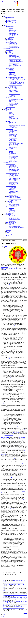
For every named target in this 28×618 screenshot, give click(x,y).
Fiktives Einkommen (14, 63)
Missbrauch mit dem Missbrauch (16, 82)
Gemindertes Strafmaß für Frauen (16, 92)
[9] (22, 463)
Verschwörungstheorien (14, 219)
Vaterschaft (11, 74)
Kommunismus (12, 122)
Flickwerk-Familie (13, 44)
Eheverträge (12, 184)
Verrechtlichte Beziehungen (12, 173)
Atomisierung (9, 201)
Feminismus (12, 123)
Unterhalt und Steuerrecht (15, 59)
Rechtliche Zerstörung (11, 186)
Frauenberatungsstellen (14, 132)
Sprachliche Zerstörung (11, 206)
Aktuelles (8, 230)
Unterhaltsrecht (9, 53)
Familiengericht (12, 195)
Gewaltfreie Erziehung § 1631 (16, 78)
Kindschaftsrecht (10, 98)
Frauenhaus (11, 131)
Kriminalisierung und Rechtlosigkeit (14, 77)
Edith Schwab (4, 246)
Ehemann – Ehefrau (13, 175)
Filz (10, 120)
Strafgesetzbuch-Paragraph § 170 (16, 83)
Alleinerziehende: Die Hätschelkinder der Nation (16, 595)
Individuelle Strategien (14, 224)
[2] (9, 284)
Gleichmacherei (9, 213)
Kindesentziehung (13, 90)
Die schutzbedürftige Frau (15, 57)
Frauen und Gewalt (13, 91)
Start (4, 16)
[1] (5, 269)
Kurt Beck (3, 268)
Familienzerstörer (7, 109)
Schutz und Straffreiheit (11, 87)
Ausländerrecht (9, 105)
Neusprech (11, 208)
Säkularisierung (9, 38)
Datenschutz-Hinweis (11, 22)
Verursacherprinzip (13, 191)
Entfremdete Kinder (13, 170)
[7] (24, 450)
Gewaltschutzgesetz (13, 81)
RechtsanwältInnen (13, 136)
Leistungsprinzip (13, 193)
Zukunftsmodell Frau (14, 218)
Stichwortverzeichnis (11, 19)
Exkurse (8, 231)
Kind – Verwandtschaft (14, 178)
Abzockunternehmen (14, 56)
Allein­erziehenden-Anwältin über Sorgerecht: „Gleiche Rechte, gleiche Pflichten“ (14, 583)
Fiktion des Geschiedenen (15, 65)
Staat (7, 110)
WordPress (5, 614)
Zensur (10, 209)
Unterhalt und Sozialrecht (15, 60)
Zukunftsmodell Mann (14, 217)
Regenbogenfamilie (13, 46)
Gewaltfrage (12, 188)
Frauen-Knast (12, 96)
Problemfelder (6, 162)
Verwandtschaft (12, 30)
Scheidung (8, 51)
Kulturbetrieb (12, 155)
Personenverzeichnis (11, 20)
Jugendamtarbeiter (13, 138)
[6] (17, 426)
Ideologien (8, 121)
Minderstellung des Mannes (15, 85)
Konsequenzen (9, 108)
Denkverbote (12, 210)
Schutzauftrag (9, 50)
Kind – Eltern (12, 177)
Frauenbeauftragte (13, 134)
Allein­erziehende (4, 267)
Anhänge (5, 228)
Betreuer (11, 148)
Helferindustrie (9, 129)
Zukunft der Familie (10, 215)
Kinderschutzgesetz (13, 104)
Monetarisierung (13, 200)
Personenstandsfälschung (15, 88)
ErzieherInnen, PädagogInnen (16, 143)
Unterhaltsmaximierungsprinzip (16, 61)
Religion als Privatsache (14, 205)
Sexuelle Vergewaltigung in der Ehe (17, 79)
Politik (10, 112)
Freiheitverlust (12, 187)
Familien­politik (21, 437)
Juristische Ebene (13, 166)
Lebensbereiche (9, 39)
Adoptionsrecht (12, 101)
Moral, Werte (12, 160)
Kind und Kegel (13, 31)
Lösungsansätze (7, 214)
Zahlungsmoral (12, 55)
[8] (14, 458)
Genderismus (12, 126)
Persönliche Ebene (13, 165)
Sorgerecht (8, 52)
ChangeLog (9, 234)
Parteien (11, 113)
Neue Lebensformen (11, 42)
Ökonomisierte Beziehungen (12, 196)
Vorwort (8, 24)
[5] (4, 403)
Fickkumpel (12, 212)
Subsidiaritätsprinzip (13, 189)
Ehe (10, 29)
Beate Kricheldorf (5, 437)
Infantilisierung (12, 157)
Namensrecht (12, 221)
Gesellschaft (9, 149)
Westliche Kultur (13, 161)
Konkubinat (12, 35)
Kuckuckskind (12, 33)
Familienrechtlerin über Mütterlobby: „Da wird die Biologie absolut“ (13, 607)
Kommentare (12, 66)
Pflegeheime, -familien (14, 145)
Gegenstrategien (10, 223)
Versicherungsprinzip (14, 192)
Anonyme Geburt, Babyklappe (16, 75)
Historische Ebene (13, 171)
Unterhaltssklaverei (13, 182)
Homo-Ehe (11, 37)
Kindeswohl (12, 73)
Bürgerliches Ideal (13, 127)
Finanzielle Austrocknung (15, 199)
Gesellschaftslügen (13, 156)
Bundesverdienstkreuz (14, 158)
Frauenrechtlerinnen (13, 130)
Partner (8, 235)
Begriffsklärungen (10, 26)
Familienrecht (6, 48)
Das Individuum (13, 202)
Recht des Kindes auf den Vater (16, 99)
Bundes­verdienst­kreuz (12, 268)
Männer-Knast (12, 86)
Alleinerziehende (13, 43)
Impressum (8, 21)
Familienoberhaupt (13, 34)
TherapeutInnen (12, 140)
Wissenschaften (12, 153)
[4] (22, 394)
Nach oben (3, 616)
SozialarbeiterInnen (13, 144)
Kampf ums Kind (10, 68)
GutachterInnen (12, 139)
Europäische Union (13, 118)
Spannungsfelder (10, 41)
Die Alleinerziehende (14, 204)
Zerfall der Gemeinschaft (14, 197)
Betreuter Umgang (13, 103)
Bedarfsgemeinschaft (14, 47)
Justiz (10, 117)
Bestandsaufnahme (10, 164)
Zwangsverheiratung (14, 180)
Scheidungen (16, 432)
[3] (10, 377)
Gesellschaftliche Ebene (14, 167)
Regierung (11, 116)
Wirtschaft (11, 152)
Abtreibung (11, 69)
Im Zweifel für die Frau (14, 94)
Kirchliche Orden (13, 147)
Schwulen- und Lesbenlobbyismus (17, 125)
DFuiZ (25, 613)
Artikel (7, 232)
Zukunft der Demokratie (11, 222)
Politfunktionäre (12, 135)
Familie (5, 25)
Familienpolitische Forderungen (16, 227)
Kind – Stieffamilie (13, 179)
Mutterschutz (12, 95)
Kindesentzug (12, 72)
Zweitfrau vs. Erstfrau (14, 183)
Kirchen (11, 151)
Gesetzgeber (12, 114)
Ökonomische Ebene (14, 169)
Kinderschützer (12, 142)
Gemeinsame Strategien (14, 226)
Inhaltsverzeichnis (10, 17)
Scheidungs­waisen (9, 435)
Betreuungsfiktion (13, 64)
